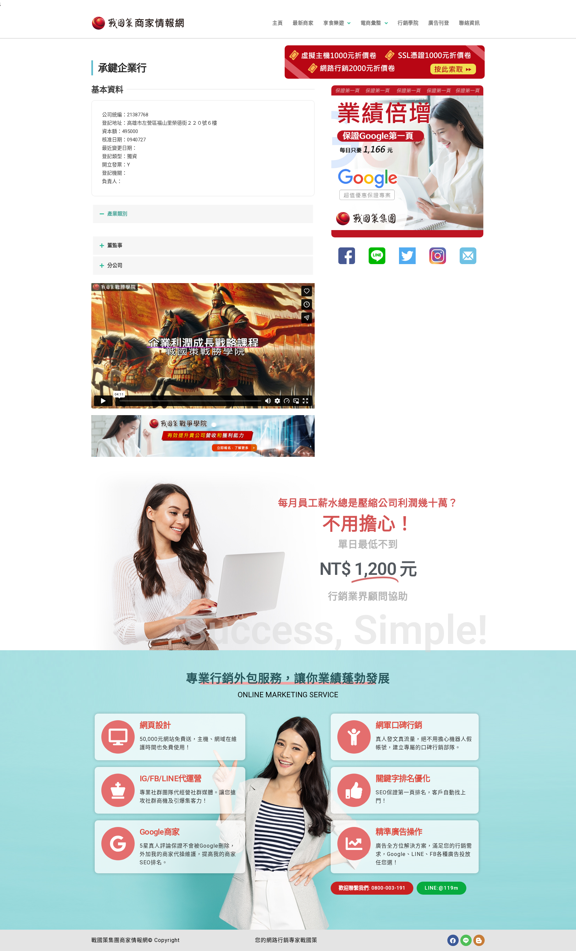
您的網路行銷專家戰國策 (286, 940)
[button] (203, 214)
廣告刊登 (438, 23)
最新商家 (303, 23)
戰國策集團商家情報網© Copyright (135, 940)
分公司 (114, 265)
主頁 (277, 23)
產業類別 (117, 214)
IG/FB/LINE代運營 (171, 778)
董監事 (114, 245)
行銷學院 (408, 23)
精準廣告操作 (399, 832)
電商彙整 (371, 23)
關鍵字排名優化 (403, 778)
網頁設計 (155, 725)
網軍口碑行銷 (399, 725)
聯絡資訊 (469, 23)
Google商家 (159, 832)
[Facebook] (453, 940)
